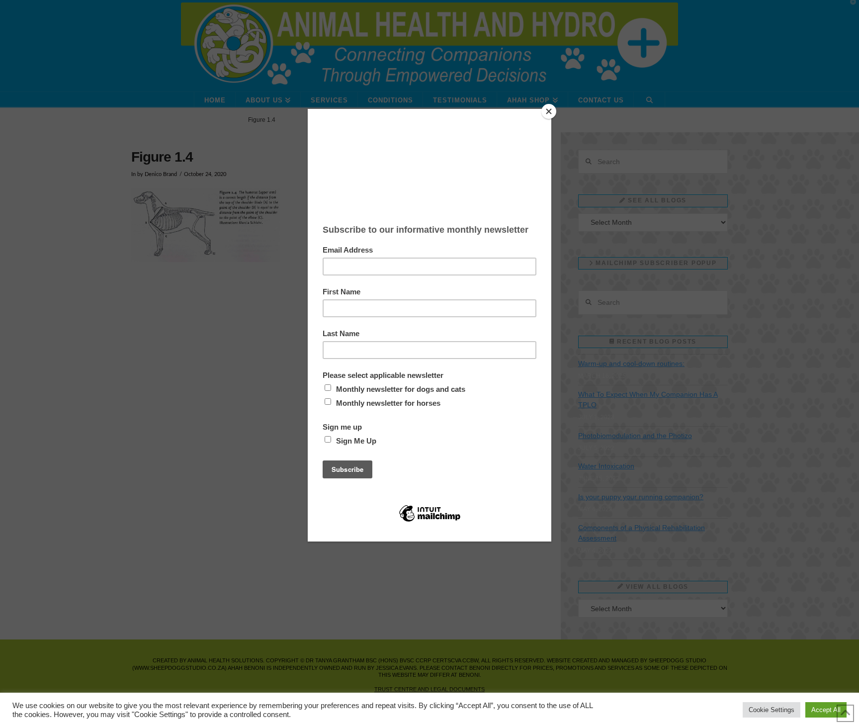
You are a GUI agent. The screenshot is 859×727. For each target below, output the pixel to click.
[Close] (548, 111)
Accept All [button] (826, 710)
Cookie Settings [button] (771, 710)
